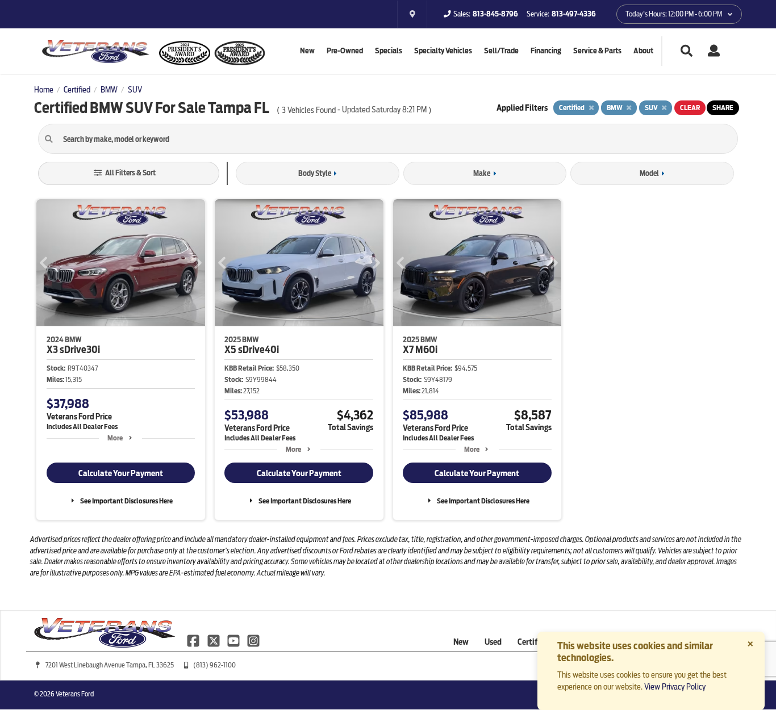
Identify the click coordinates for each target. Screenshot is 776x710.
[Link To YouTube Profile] (234, 640)
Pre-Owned (345, 51)
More (115, 438)
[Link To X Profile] (214, 640)
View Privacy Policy (675, 686)
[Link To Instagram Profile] (253, 640)
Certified (533, 641)
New (307, 51)
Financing (546, 51)
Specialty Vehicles (443, 51)
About (643, 51)
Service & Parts (597, 51)
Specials (388, 51)
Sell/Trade (501, 51)
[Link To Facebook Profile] (194, 640)
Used (493, 641)
